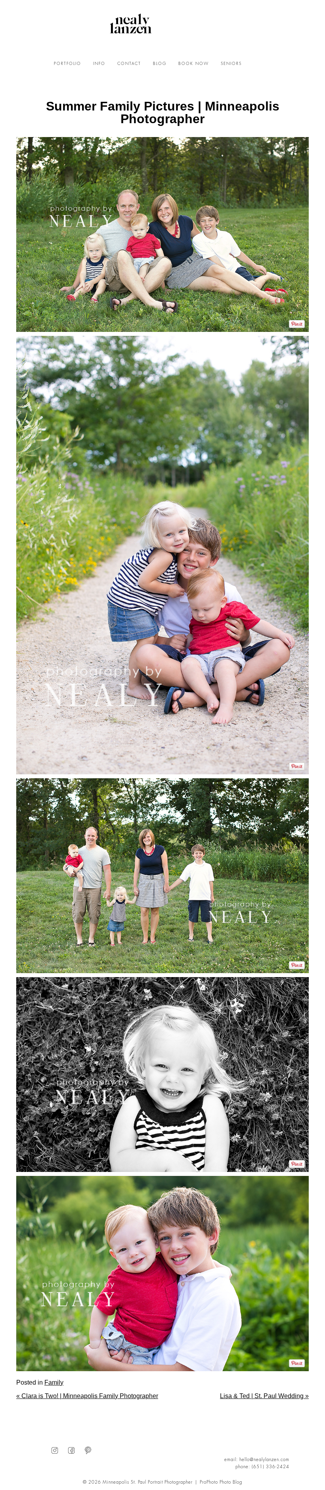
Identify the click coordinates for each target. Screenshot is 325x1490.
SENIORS (231, 64)
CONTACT (129, 64)
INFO (99, 64)
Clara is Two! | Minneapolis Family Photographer (87, 1396)
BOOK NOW (193, 64)
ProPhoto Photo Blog (221, 1482)
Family (53, 1382)
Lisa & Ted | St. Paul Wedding (264, 1396)
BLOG (159, 64)
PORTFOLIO (67, 64)
